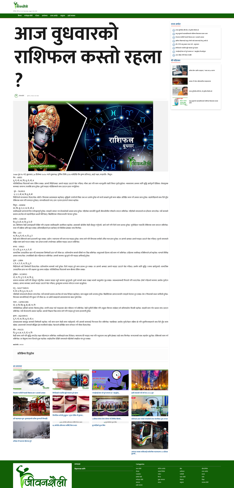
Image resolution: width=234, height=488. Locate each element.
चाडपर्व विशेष (161, 471)
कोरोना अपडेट (161, 468)
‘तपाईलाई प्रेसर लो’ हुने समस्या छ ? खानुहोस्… (106, 393)
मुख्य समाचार (161, 479)
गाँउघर (37, 15)
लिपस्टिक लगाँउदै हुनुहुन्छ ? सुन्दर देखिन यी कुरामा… (68, 415)
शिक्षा (203, 479)
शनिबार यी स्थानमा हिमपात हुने (22, 441)
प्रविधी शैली (139, 477)
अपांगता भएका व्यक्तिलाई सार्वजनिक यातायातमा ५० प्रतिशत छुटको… (149, 452)
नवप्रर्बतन (138, 474)
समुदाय (62, 15)
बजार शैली (182, 477)
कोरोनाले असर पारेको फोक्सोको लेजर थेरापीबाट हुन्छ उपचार (149, 419)
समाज (159, 482)
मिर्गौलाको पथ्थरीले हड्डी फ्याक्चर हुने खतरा (65, 393)
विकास (182, 479)
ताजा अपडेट (54, 15)
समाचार (21, 345)
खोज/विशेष (205, 468)
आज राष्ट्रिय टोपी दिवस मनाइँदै (183, 55)
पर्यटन (159, 474)
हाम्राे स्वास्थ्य (71, 15)
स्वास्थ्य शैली (205, 482)
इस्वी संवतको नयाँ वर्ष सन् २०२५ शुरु (142, 393)
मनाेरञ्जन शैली (28, 15)
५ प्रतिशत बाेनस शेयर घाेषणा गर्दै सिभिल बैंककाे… (107, 419)
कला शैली (138, 468)
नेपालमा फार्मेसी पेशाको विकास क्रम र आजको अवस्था (29, 393)
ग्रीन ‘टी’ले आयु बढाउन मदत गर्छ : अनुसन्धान (187, 44)
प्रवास (203, 474)
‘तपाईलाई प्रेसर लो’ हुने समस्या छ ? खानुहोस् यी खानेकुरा (191, 51)
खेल (181, 468)
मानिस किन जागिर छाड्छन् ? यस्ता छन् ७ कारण (202, 70)
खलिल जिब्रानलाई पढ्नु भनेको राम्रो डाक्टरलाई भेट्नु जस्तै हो (192, 41)
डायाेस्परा (45, 15)
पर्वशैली (182, 474)
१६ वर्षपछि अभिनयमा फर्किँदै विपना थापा (65, 425)
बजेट (203, 477)
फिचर (20, 15)
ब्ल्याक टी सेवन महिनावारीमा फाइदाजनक (200, 81)
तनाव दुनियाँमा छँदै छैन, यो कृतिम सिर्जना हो (187, 30)
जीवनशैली (21, 96)
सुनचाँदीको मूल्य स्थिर (98, 425)
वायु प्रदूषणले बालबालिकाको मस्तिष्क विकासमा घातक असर (192, 33)
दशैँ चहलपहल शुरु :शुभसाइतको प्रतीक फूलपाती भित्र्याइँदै (30, 418)
